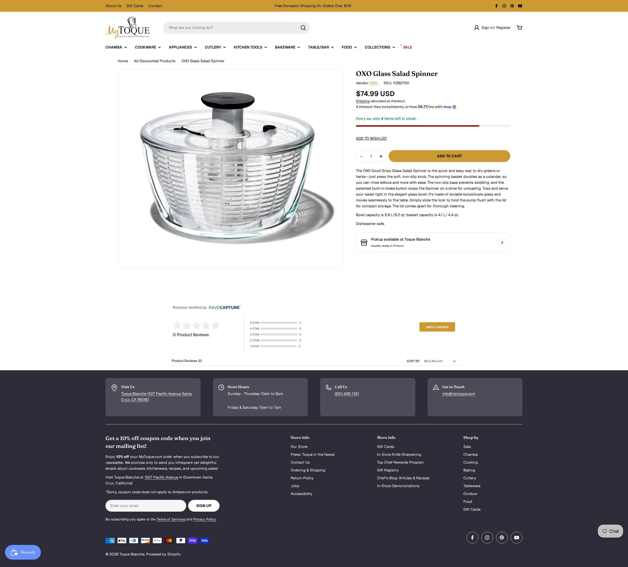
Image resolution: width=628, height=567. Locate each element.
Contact (155, 5)
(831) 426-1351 (347, 393)
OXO (374, 83)
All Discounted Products (154, 61)
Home (123, 61)
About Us (113, 5)
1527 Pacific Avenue (161, 477)
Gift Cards (135, 5)
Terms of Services (171, 519)
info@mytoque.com (458, 393)
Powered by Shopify (163, 554)
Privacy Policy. (204, 519)
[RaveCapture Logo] (223, 307)
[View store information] (502, 243)
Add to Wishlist (371, 138)
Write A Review (437, 327)
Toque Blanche (131, 554)
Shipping (362, 101)
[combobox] (236, 28)
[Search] (303, 28)
